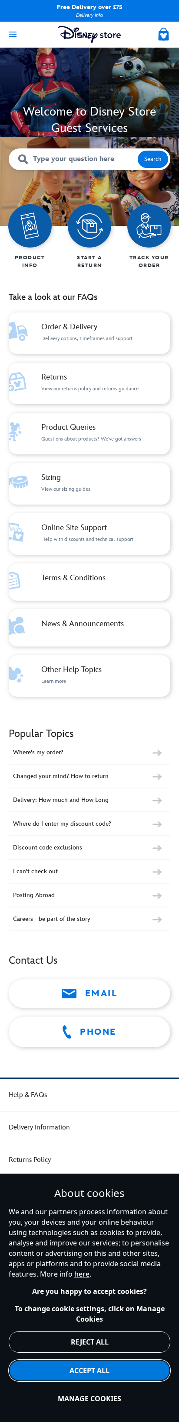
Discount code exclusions (47, 847)
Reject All (90, 1342)
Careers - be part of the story (51, 919)
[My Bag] (164, 33)
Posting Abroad (34, 895)
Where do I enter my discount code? (62, 823)
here (82, 1274)
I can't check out (35, 871)
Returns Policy (30, 1160)
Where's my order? (38, 752)
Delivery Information (39, 1127)
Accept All (89, 1370)
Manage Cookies (89, 1398)
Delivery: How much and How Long (61, 800)
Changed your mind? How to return (61, 776)
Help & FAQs (28, 1095)
